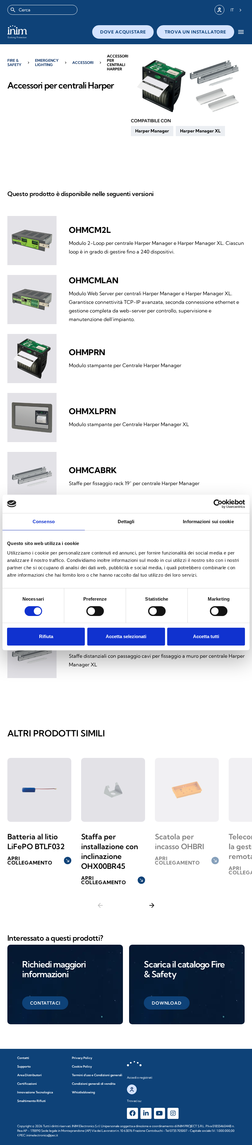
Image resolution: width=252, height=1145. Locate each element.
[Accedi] (219, 10)
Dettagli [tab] (126, 521)
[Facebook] (132, 1113)
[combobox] (42, 10)
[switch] (95, 611)
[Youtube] (159, 1113)
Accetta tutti (206, 636)
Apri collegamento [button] (38, 860)
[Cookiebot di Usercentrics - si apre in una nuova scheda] (218, 503)
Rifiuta (46, 636)
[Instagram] (173, 1113)
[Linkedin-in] (146, 1113)
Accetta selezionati (126, 636)
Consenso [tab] (44, 521)
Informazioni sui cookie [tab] (208, 521)
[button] (152, 131)
